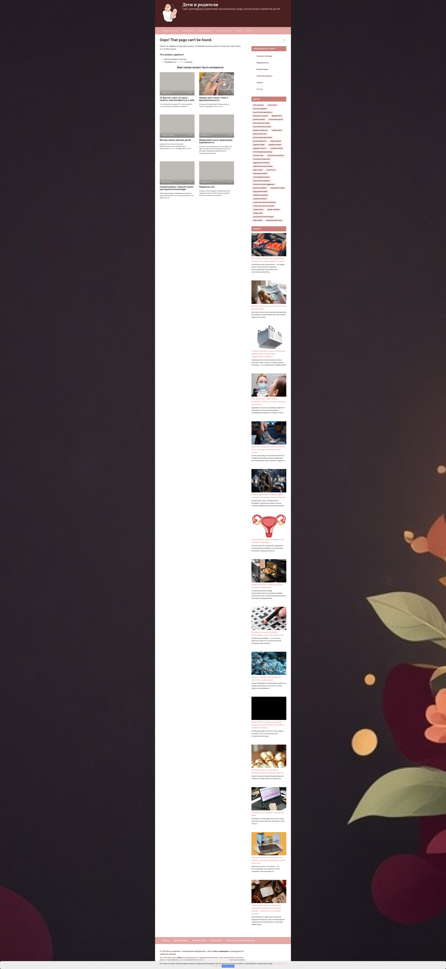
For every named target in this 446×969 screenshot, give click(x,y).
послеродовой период (261, 177)
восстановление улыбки (262, 127)
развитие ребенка (260, 188)
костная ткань (258, 155)
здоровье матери (275, 145)
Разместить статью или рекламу (240, 940)
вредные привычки (260, 130)
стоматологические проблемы (264, 202)
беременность (277, 116)
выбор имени (277, 130)
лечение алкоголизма (275, 155)
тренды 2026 (257, 213)
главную (180, 62)
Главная (165, 940)
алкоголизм (272, 105)
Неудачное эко (207, 186)
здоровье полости (259, 148)
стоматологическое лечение (263, 206)
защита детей (275, 141)
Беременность (188, 31)
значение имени (276, 148)
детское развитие (259, 141)
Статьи (250, 31)
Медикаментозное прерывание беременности (215, 141)
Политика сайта (199, 940)
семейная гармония (260, 195)
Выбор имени (205, 31)
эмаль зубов (257, 220)
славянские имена (260, 199)
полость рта (271, 170)
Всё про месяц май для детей (175, 140)
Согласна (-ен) (228, 966)
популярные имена (260, 173)
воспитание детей (276, 119)
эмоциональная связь (274, 220)
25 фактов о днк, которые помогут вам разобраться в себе (177, 98)
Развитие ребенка (223, 31)
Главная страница (170, 31)
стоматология (258, 209)
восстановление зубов (261, 123)
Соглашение (216, 940)
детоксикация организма (262, 137)
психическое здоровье (261, 181)
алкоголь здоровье (260, 109)
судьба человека (273, 209)
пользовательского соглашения (216, 960)
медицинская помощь (261, 163)
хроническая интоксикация (263, 217)
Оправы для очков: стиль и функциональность (213, 98)
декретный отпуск (260, 134)
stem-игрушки (258, 105)
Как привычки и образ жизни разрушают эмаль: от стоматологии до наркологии (268, 401)
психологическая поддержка (263, 184)
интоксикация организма (262, 152)
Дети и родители (200, 4)
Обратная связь (181, 940)
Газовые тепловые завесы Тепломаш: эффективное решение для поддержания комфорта (268, 354)
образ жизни (258, 170)
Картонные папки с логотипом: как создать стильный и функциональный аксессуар (268, 860)
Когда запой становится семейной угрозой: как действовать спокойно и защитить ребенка (267, 725)
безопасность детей (260, 116)
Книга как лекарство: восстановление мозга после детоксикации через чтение (268, 449)
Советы (239, 31)
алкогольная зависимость (262, 112)
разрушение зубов (277, 188)
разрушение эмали (260, 191)
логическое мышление (261, 159)
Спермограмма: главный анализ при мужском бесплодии (177, 188)
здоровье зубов (258, 145)
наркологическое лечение (262, 166)
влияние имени (259, 119)
